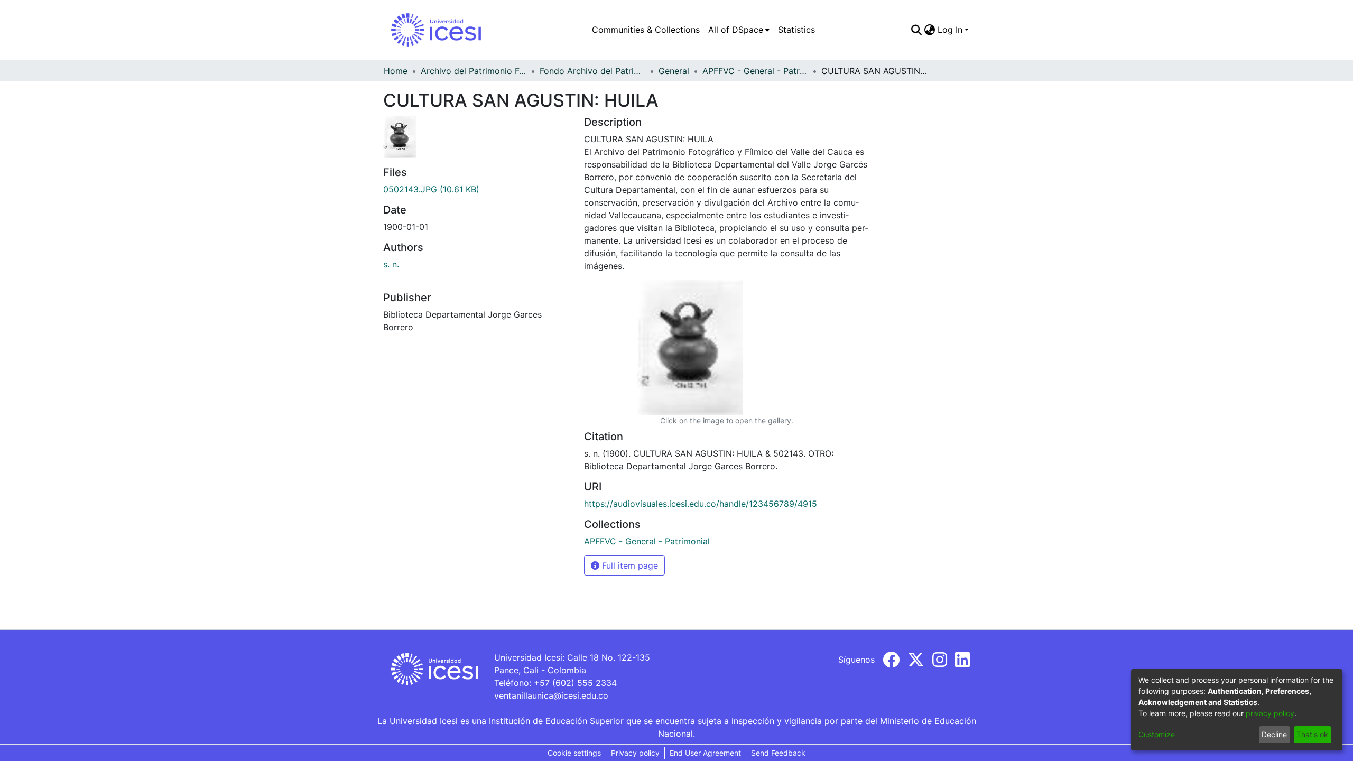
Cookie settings (574, 752)
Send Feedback (778, 752)
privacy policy (1270, 713)
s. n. (391, 264)
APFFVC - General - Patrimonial (755, 71)
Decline (1274, 734)
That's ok (1312, 734)
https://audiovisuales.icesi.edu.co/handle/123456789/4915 (700, 503)
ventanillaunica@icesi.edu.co (551, 695)
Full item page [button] (628, 565)
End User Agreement (705, 752)
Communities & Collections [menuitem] (646, 29)
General (674, 71)
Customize (1156, 734)
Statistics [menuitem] (796, 29)
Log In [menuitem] (950, 29)
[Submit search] (916, 29)
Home (395, 71)
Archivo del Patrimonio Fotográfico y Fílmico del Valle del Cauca (473, 71)
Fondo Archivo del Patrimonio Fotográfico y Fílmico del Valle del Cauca (592, 71)
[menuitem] (739, 29)
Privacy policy (635, 752)
